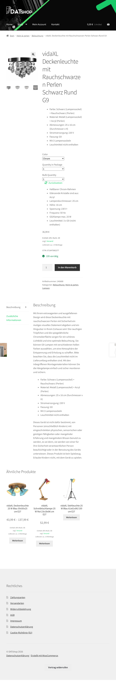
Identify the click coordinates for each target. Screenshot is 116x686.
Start (12, 35)
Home (9, 24)
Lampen (46, 288)
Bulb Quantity (49, 174)
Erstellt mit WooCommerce (44, 655)
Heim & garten (23, 35)
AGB (12, 614)
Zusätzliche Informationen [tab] (13, 318)
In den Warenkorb (67, 267)
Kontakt (55, 24)
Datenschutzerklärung (21, 626)
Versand (50, 241)
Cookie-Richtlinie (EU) (21, 632)
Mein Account (39, 24)
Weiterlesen (17, 540)
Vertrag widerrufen (58, 667)
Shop (20, 24)
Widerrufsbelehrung (20, 609)
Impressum (16, 620)
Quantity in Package (52, 164)
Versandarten (17, 603)
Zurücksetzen (55, 182)
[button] (33, 54)
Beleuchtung (37, 35)
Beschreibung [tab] (13, 307)
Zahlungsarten (17, 597)
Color (45, 154)
